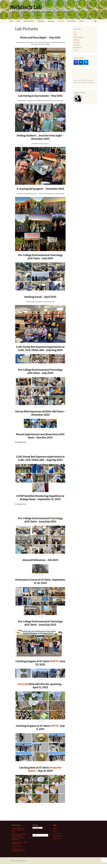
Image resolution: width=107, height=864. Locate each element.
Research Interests (29, 21)
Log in (54, 831)
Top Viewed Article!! (16, 846)
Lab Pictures (61, 21)
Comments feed (57, 836)
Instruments (51, 21)
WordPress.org (57, 838)
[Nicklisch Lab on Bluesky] (86, 62)
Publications (41, 21)
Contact (81, 21)
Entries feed (56, 833)
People (18, 21)
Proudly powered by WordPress (18, 860)
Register (55, 828)
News (11, 21)
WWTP (54, 661)
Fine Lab (22, 684)
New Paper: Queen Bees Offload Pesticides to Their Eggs (18, 829)
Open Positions (72, 21)
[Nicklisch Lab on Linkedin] (81, 62)
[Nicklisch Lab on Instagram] (76, 62)
